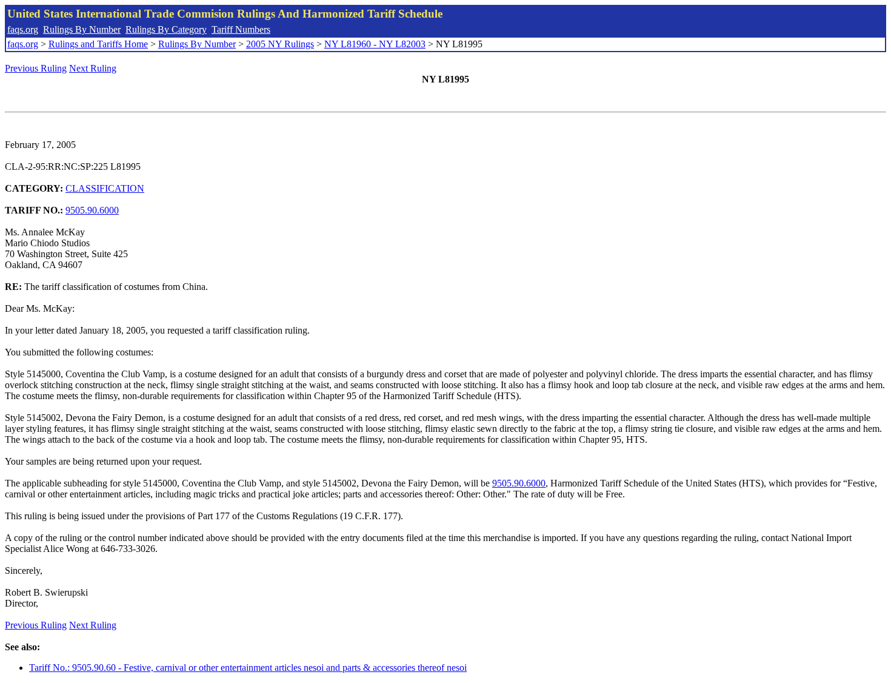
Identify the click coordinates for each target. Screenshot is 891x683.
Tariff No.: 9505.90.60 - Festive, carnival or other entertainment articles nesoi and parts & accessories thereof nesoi (248, 667)
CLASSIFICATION (104, 188)
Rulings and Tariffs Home (98, 44)
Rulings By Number (82, 29)
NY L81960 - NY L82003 (374, 44)
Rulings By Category (166, 29)
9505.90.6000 (92, 210)
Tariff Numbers (241, 29)
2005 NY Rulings (280, 44)
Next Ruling (92, 68)
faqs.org (22, 29)
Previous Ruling (36, 68)
